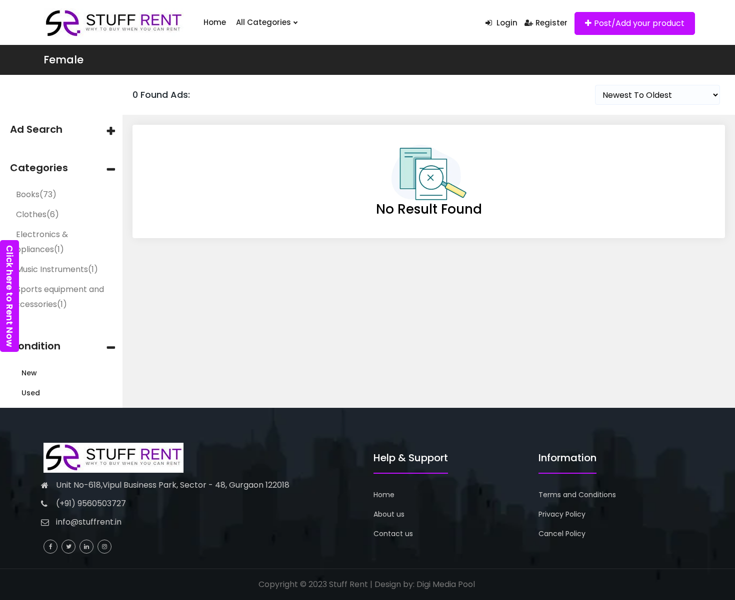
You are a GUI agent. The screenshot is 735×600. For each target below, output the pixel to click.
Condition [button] (35, 346)
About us (389, 514)
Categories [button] (39, 168)
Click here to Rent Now (10, 296)
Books (36, 194)
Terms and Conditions (577, 495)
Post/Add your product (639, 23)
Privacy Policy (562, 514)
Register (552, 22)
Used (31, 393)
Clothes (37, 214)
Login (506, 22)
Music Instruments (57, 269)
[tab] (61, 129)
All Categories (264, 22)
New (29, 373)
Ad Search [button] (36, 129)
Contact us (393, 534)
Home (215, 22)
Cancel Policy (562, 534)
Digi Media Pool (445, 584)
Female (64, 59)
